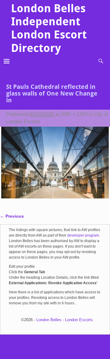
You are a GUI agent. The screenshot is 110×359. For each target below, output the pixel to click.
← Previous (12, 216)
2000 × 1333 (73, 114)
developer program (83, 235)
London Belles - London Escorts (64, 319)
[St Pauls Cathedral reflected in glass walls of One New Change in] (55, 166)
